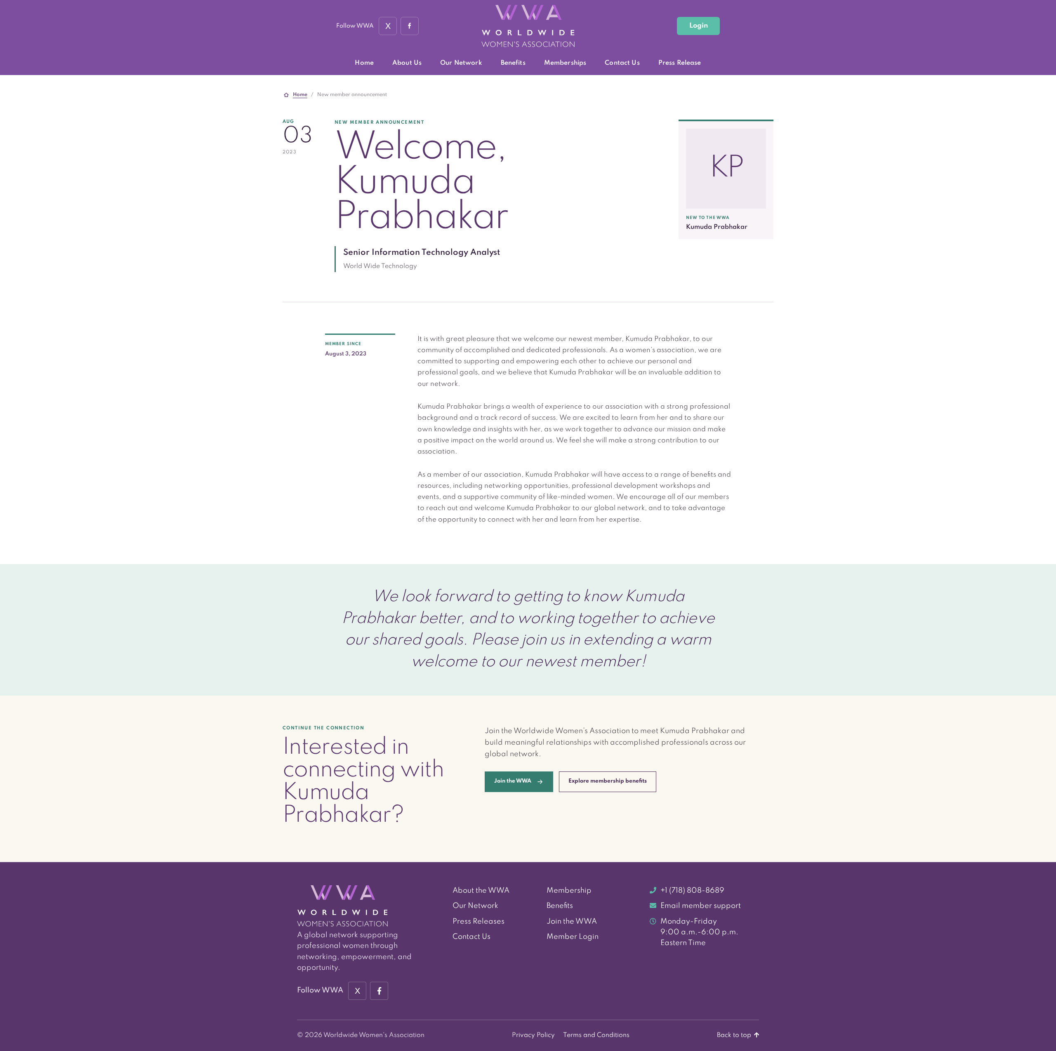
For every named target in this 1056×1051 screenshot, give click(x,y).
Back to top (735, 1035)
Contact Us (622, 63)
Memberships (565, 63)
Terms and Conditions (596, 1035)
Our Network (461, 63)
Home (364, 63)
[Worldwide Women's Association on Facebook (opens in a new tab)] (379, 991)
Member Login (573, 936)
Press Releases (478, 921)
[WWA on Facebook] (410, 26)
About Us (407, 63)
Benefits (513, 63)
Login (698, 25)
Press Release (679, 63)
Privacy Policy (533, 1035)
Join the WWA (572, 921)
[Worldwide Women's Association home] (528, 26)
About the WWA (481, 890)
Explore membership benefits (607, 781)
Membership (569, 890)
